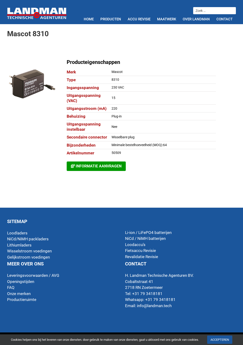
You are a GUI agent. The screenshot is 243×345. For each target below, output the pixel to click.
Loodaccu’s (135, 244)
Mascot (117, 72)
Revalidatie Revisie (141, 256)
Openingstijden (20, 281)
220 (114, 108)
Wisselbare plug (123, 137)
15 (113, 98)
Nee (114, 127)
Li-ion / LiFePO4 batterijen (148, 232)
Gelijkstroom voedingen (28, 257)
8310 (115, 79)
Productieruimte (21, 299)
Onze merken (19, 293)
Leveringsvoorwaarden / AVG (33, 275)
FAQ (10, 287)
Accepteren (219, 339)
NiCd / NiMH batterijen (145, 238)
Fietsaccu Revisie (140, 250)
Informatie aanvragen (98, 166)
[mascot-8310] (32, 84)
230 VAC (118, 87)
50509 (116, 153)
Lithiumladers (19, 245)
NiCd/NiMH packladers (28, 239)
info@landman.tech (154, 305)
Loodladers (17, 233)
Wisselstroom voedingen (29, 251)
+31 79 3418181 (160, 299)
